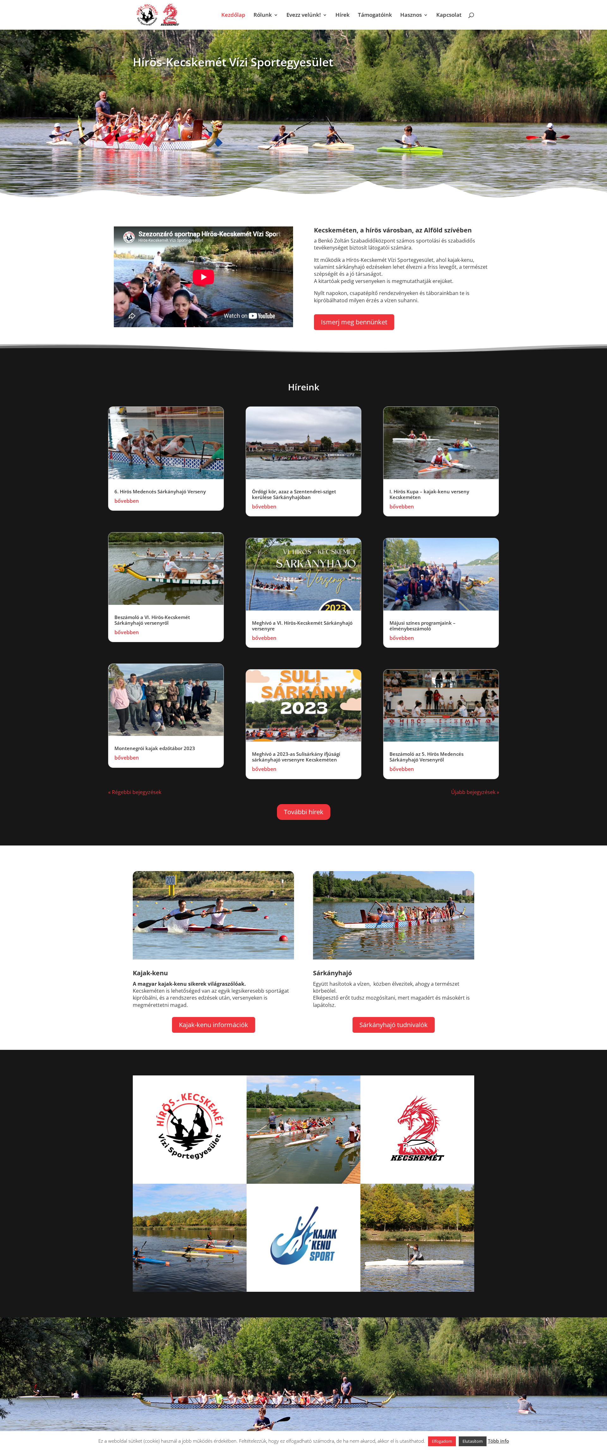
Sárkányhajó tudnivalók (393, 1024)
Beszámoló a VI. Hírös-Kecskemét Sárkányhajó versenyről (152, 620)
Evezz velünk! (303, 15)
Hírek (342, 15)
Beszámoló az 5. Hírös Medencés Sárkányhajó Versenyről (426, 757)
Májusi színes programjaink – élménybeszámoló (422, 626)
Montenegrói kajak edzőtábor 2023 (154, 748)
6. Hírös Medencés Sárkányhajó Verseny (160, 491)
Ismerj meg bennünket (354, 322)
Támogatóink (375, 15)
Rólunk (263, 15)
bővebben (126, 500)
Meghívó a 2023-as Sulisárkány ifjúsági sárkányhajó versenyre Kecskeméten (296, 757)
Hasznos (411, 15)
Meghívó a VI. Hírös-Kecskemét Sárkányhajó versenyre (302, 626)
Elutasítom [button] (473, 1441)
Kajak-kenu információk (213, 1024)
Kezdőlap (233, 15)
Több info (498, 1441)
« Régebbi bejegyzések (134, 792)
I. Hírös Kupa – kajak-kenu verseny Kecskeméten (429, 494)
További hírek (303, 812)
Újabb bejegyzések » (475, 792)
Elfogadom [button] (442, 1441)
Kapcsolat (449, 15)
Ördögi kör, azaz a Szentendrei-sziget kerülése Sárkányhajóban (294, 494)
